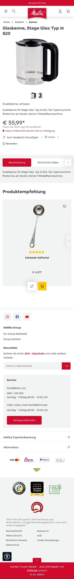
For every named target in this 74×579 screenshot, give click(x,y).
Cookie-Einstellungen (48, 540)
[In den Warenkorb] (42, 286)
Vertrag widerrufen (24, 420)
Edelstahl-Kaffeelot (37, 257)
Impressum (43, 531)
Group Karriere (12, 339)
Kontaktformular (38, 405)
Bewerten (11, 143)
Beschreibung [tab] (17, 162)
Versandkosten (14, 522)
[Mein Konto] (60, 11)
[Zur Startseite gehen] (36, 13)
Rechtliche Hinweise (16, 540)
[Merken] (64, 206)
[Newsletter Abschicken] (66, 366)
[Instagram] (7, 317)
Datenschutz (12, 544)
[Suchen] (13, 11)
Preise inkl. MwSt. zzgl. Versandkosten (22, 126)
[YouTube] (27, 317)
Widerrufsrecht (14, 535)
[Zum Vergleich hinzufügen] (32, 286)
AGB (39, 535)
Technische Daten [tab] (48, 162)
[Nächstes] (68, 241)
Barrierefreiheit (14, 531)
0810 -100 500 (15, 393)
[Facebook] (17, 317)
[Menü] (6, 11)
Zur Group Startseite (15, 334)
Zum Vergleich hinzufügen (22, 137)
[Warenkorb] (68, 11)
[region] (37, 69)
